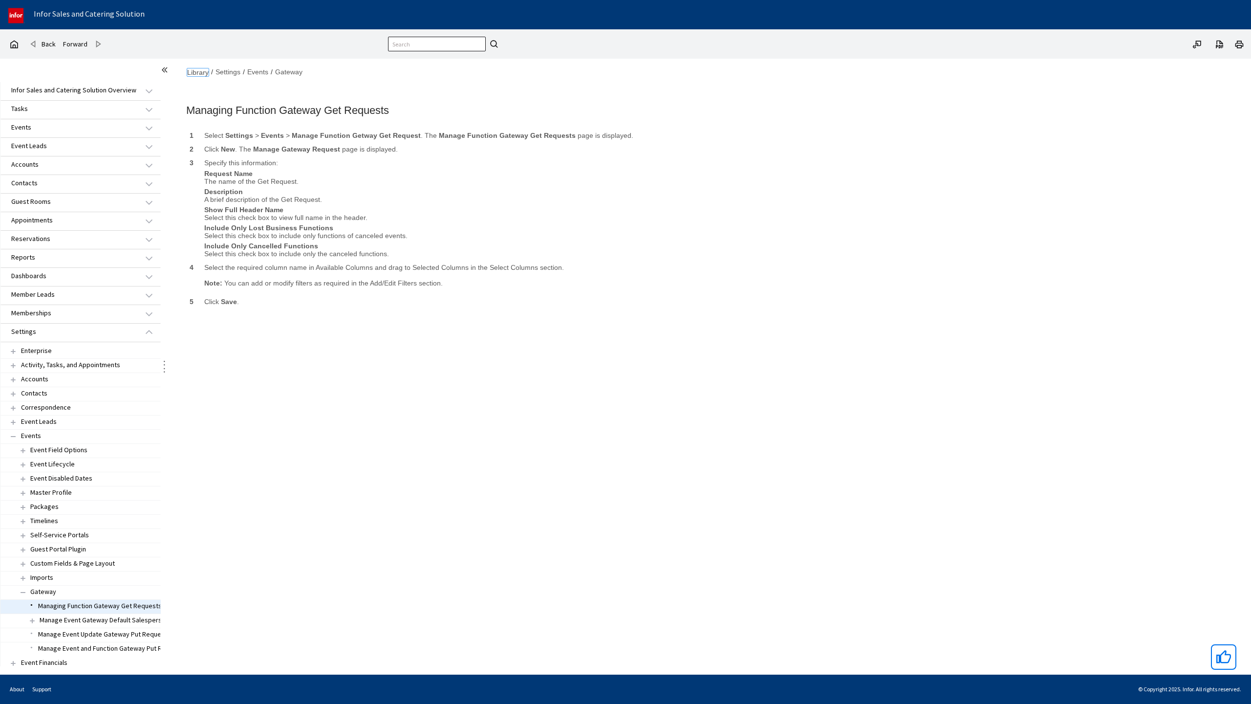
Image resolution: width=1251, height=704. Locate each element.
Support (41, 689)
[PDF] (1220, 43)
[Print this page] (1239, 43)
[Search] (492, 44)
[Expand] (13, 351)
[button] (69, 91)
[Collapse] (13, 436)
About (17, 689)
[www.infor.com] (16, 14)
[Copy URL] (1197, 43)
